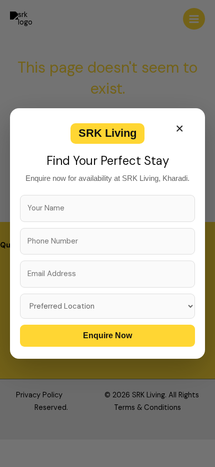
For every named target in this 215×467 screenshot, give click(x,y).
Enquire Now (107, 335)
